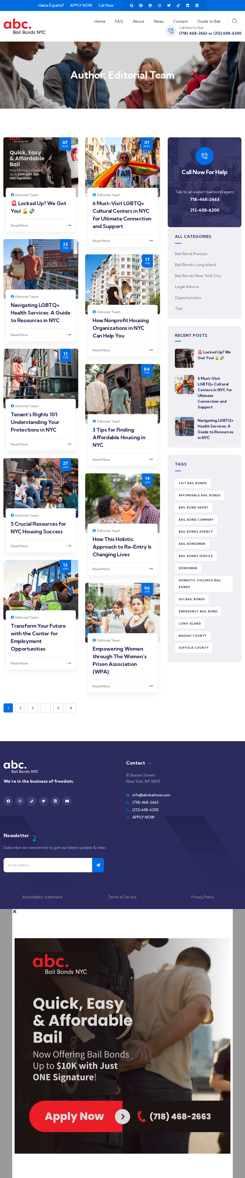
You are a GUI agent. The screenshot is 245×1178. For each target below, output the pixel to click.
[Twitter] (169, 5)
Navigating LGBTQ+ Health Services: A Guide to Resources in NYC (40, 313)
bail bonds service (196, 556)
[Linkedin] (187, 5)
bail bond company (196, 519)
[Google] (131, 5)
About (138, 21)
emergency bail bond (198, 611)
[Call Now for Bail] (171, 31)
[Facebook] (141, 5)
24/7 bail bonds (193, 483)
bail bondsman (192, 544)
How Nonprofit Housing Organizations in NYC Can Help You (121, 328)
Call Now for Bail (191, 28)
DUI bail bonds (192, 599)
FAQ (119, 21)
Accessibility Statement (42, 897)
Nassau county (193, 635)
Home (100, 21)
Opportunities (188, 297)
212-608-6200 (204, 210)
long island (190, 623)
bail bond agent (194, 507)
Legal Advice (187, 286)
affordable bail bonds (200, 495)
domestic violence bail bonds (200, 584)
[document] (122, 1043)
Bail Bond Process (191, 253)
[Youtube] (67, 801)
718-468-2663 (204, 199)
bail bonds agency (196, 531)
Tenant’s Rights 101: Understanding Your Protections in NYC (35, 422)
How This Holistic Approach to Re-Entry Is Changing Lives (122, 547)
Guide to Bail (208, 21)
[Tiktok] (178, 5)
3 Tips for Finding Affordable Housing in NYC (119, 437)
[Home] (24, 26)
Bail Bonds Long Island (195, 264)
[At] (150, 5)
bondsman (188, 568)
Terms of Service (122, 897)
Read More (19, 225)
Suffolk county (194, 647)
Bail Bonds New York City (198, 275)
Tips (179, 308)
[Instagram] (159, 5)
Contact (180, 21)
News (159, 21)
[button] (122, 911)
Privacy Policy (202, 897)
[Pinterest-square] (197, 5)
